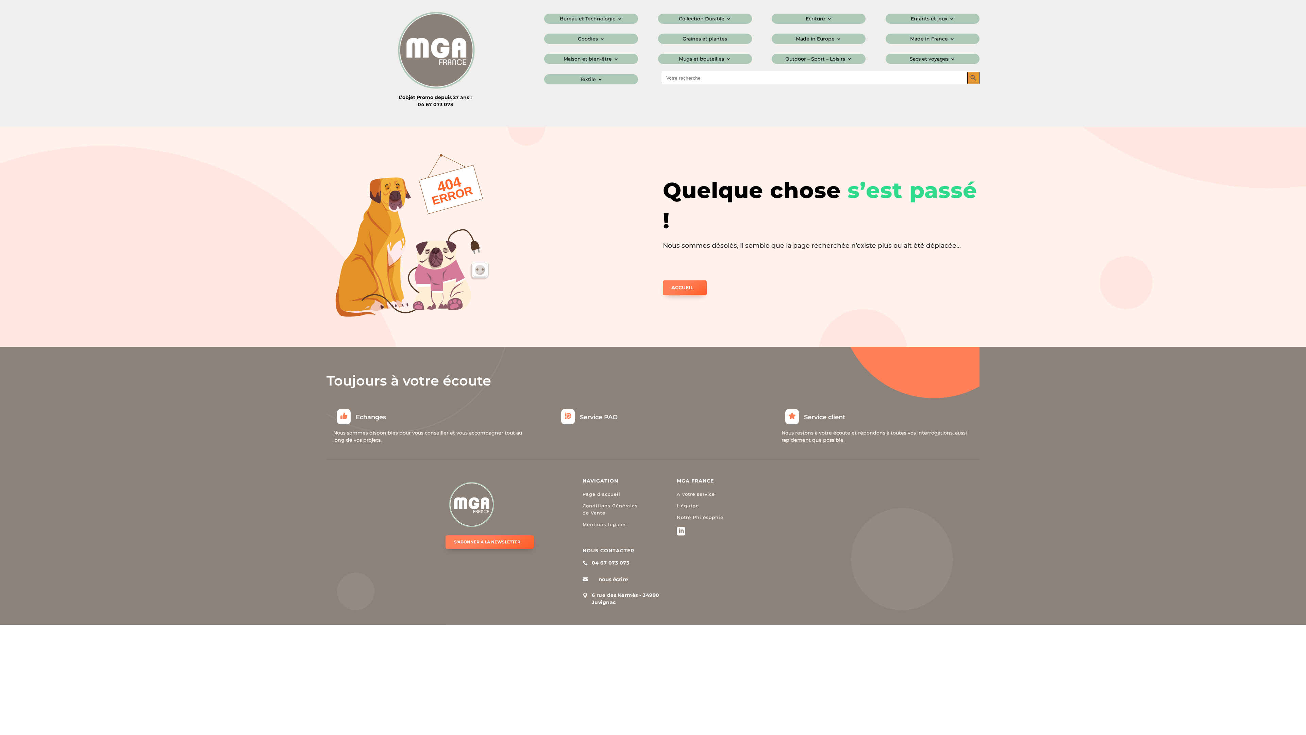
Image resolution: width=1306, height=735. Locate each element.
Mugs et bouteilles (701, 59)
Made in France (929, 39)
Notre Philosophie (700, 517)
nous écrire (613, 579)
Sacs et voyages (929, 59)
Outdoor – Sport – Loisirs (815, 59)
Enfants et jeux (929, 19)
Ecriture (815, 19)
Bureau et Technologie (588, 19)
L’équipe (688, 505)
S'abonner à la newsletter (487, 541)
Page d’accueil (601, 494)
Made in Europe (815, 39)
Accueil (682, 287)
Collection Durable (701, 19)
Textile (588, 79)
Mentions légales (605, 524)
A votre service (696, 494)
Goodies (588, 39)
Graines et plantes (705, 39)
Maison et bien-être (588, 59)
